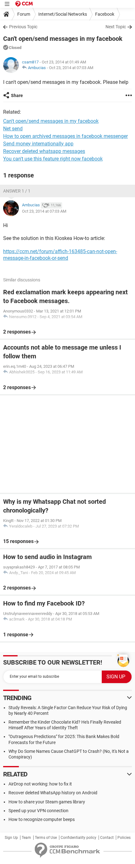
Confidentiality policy (78, 837)
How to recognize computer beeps (41, 819)
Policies (124, 837)
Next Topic (115, 26)
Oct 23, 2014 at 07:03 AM (71, 67)
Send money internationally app (38, 144)
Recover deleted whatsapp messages (44, 151)
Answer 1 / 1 (16, 190)
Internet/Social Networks (62, 14)
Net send (13, 129)
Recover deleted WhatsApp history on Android (52, 792)
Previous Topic (23, 26)
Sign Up (11, 837)
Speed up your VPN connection (38, 810)
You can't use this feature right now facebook (53, 159)
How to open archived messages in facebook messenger (65, 136)
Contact (107, 837)
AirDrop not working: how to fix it (40, 783)
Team (26, 837)
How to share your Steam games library (46, 801)
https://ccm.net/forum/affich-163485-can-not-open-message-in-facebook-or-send (60, 254)
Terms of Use (46, 837)
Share (17, 95)
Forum (23, 14)
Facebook (104, 14)
